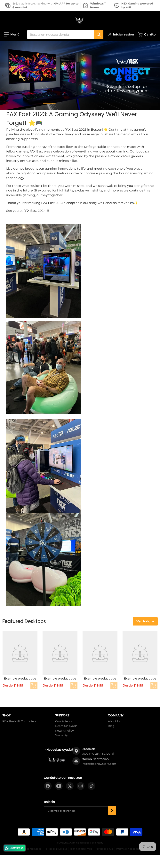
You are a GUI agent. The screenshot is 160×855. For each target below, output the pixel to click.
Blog (111, 726)
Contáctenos (64, 721)
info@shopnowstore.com (99, 764)
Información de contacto (129, 848)
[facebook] (48, 786)
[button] (11, 34)
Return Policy (64, 730)
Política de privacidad (55, 848)
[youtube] (59, 786)
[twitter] (70, 786)
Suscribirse (112, 810)
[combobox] (63, 34)
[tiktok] (91, 786)
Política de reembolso (29, 848)
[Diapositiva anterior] (3, 75)
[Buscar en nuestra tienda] (98, 34)
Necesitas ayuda (66, 726)
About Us (114, 721)
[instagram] (80, 786)
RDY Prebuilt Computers (19, 721)
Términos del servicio (81, 848)
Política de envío (104, 848)
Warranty (61, 735)
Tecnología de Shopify (91, 842)
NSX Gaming (72, 842)
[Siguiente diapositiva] (157, 75)
